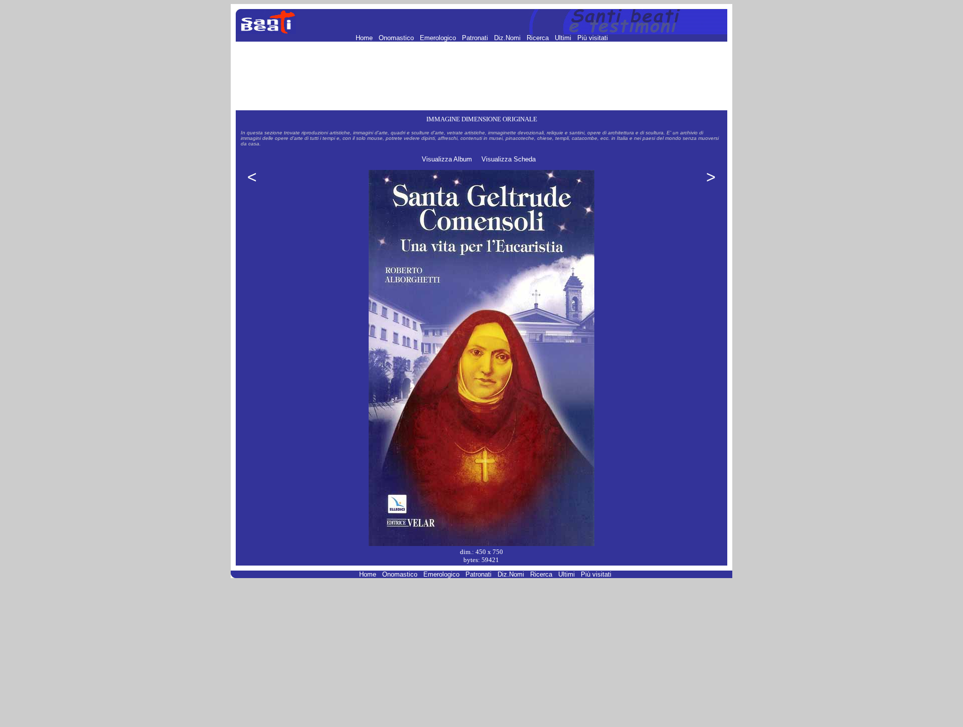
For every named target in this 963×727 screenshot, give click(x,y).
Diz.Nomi (508, 38)
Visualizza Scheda (509, 159)
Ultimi (564, 38)
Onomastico (397, 38)
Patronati (476, 38)
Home (365, 38)
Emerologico (439, 38)
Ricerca (539, 38)
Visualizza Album (447, 159)
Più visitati (592, 38)
